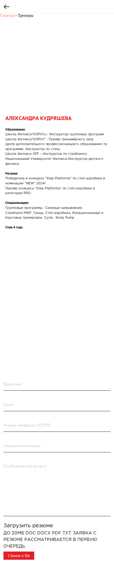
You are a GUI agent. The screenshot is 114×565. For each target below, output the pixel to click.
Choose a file (19, 555)
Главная (7, 15)
